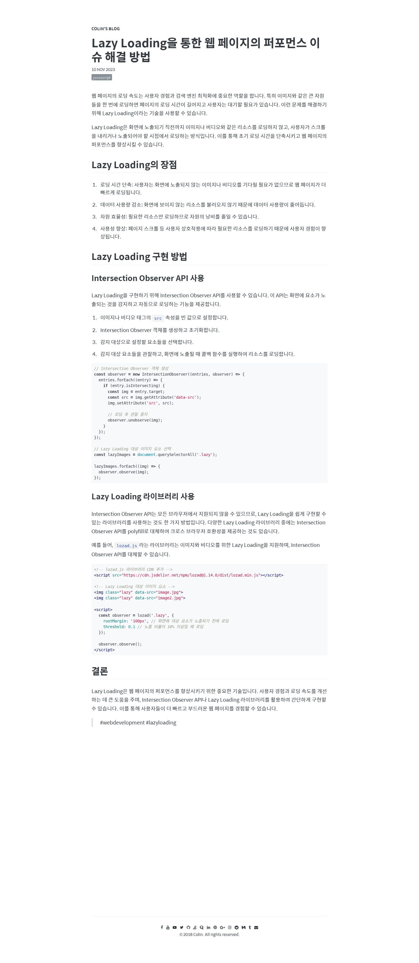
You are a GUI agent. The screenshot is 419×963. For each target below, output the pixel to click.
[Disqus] (209, 827)
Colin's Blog (105, 28)
